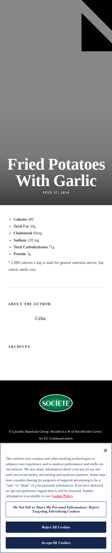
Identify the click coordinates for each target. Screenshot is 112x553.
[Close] (105, 450)
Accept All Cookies (55, 543)
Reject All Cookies (56, 527)
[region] (56, 498)
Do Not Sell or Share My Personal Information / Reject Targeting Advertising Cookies (56, 509)
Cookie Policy (62, 496)
